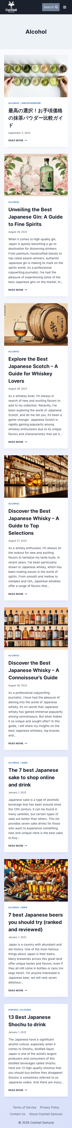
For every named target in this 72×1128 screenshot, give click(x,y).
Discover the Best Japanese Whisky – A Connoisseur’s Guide (33, 670)
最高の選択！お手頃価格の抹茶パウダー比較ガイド (35, 118)
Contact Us (18, 1114)
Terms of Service (24, 1107)
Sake (24, 762)
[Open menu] (64, 7)
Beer (24, 907)
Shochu (13, 1009)
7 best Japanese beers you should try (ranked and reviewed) (35, 922)
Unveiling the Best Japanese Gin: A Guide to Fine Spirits (35, 217)
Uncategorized (31, 103)
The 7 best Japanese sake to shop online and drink (33, 777)
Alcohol (13, 103)
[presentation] (36, 76)
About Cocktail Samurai (45, 1114)
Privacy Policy (49, 1107)
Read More (17, 140)
